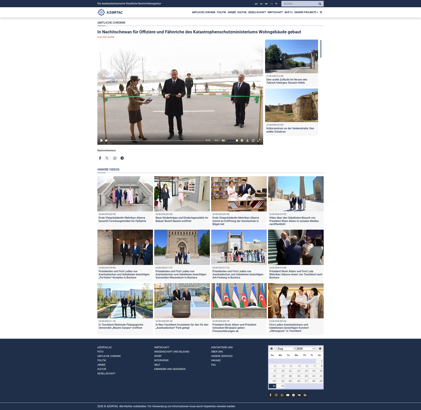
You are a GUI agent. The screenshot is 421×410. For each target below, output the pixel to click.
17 (282, 376)
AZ (256, 3)
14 (313, 371)
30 (274, 386)
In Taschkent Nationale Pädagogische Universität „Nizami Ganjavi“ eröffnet (121, 326)
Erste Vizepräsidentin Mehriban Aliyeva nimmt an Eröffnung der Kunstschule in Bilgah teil (235, 221)
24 (282, 381)
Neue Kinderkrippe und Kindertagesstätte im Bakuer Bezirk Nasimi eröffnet (182, 219)
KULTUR (242, 12)
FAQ (213, 364)
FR (276, 3)
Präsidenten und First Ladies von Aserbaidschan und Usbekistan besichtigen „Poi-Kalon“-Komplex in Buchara (124, 274)
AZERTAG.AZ (104, 347)
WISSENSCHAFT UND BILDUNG (171, 351)
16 (274, 376)
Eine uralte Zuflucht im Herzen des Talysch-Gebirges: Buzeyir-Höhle (286, 81)
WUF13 (289, 12)
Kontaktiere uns (222, 347)
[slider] (154, 140)
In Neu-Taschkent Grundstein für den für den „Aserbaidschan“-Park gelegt (182, 326)
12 (298, 371)
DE (271, 3)
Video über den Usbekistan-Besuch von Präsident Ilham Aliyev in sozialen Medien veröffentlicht (294, 221)
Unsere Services (222, 356)
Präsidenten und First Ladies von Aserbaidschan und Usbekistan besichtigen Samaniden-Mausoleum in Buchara (181, 274)
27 (306, 381)
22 (321, 376)
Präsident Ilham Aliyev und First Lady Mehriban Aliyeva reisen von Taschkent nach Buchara (295, 274)
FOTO (100, 351)
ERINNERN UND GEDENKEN (170, 369)
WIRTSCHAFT (275, 12)
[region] (293, 88)
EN (266, 3)
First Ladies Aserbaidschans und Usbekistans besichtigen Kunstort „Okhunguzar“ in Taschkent (289, 327)
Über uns (217, 351)
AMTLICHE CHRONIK (203, 12)
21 (313, 376)
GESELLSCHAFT (257, 12)
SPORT (158, 356)
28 (313, 381)
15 (321, 371)
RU (261, 3)
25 (290, 381)
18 (290, 376)
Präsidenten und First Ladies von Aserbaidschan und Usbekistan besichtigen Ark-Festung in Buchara (237, 274)
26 (298, 381)
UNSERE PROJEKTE (305, 12)
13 (306, 371)
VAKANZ (216, 360)
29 (321, 381)
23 (274, 381)
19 (298, 376)
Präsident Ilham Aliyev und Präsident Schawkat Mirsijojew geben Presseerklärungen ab (234, 327)
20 (306, 376)
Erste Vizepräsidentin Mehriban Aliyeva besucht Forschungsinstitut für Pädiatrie (122, 219)
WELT (157, 364)
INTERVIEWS (161, 360)
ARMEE (232, 12)
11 (290, 371)
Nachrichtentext (106, 150)
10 (282, 371)
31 (282, 386)
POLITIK (221, 12)
